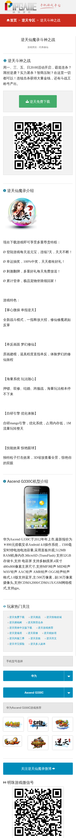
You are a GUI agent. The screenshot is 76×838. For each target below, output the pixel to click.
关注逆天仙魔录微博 (36, 768)
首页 (13, 20)
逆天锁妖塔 (50, 633)
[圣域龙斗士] (38, 743)
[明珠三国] (13, 724)
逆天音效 (35, 638)
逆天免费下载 (40, 101)
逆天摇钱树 (15, 622)
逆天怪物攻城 (54, 617)
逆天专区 (28, 20)
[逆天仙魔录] (62, 743)
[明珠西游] (62, 724)
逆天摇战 (35, 617)
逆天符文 (51, 638)
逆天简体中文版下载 (20, 627)
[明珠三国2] (12, 741)
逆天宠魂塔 (15, 633)
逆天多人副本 (38, 643)
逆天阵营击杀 (35, 622)
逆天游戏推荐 (45, 627)
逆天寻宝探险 (16, 643)
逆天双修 (32, 633)
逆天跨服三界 (16, 638)
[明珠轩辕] (38, 724)
